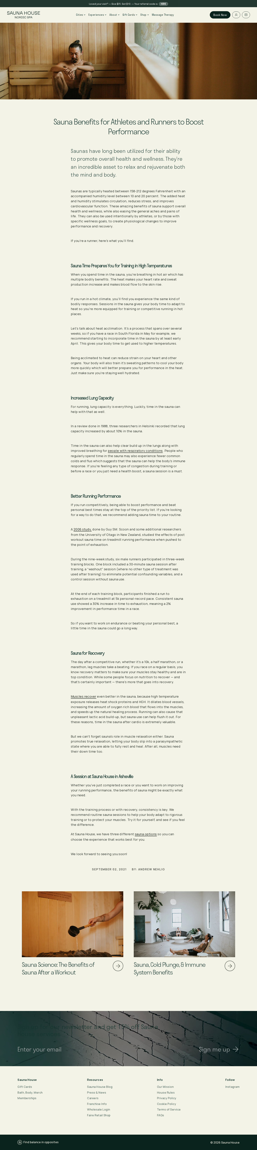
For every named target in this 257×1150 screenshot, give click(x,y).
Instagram (232, 1087)
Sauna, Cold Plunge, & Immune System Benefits (169, 968)
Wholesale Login (98, 1109)
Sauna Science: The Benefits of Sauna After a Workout (58, 968)
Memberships (27, 1098)
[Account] (236, 15)
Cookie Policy (166, 1104)
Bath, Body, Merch (30, 1092)
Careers (93, 1098)
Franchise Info (97, 1104)
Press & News (96, 1092)
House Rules (166, 1092)
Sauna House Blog (99, 1087)
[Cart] (246, 15)
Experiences (96, 14)
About (113, 14)
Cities (79, 14)
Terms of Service (169, 1109)
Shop (143, 14)
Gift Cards (129, 14)
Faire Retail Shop (98, 1115)
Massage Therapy (163, 14)
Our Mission (165, 1087)
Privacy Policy (166, 1098)
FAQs (160, 1115)
